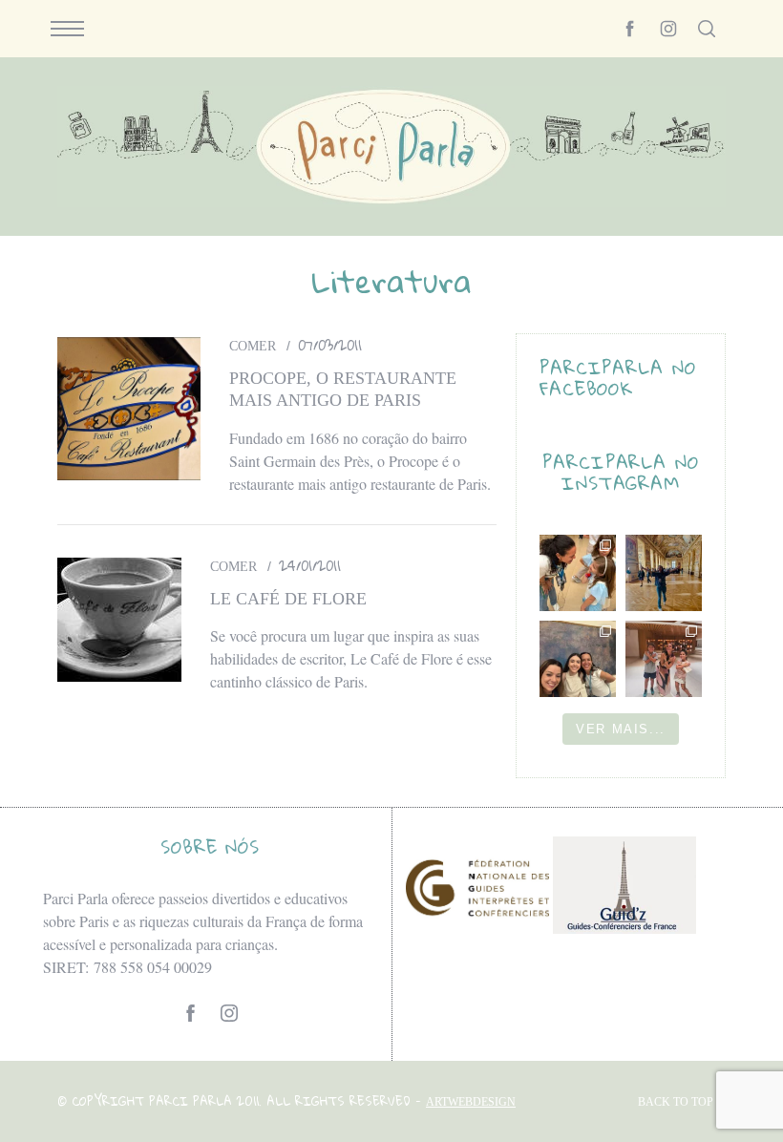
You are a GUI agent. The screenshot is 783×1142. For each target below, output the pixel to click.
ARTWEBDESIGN (471, 1102)
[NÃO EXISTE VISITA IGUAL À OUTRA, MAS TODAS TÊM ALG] (578, 573)
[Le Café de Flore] (119, 620)
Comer (252, 346)
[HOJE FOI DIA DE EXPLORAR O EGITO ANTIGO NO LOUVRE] (663, 659)
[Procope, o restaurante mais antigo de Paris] (129, 408)
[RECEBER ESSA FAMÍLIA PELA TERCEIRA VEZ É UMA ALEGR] (578, 659)
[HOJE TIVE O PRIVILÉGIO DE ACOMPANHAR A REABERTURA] (663, 573)
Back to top (675, 1102)
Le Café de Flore (288, 598)
